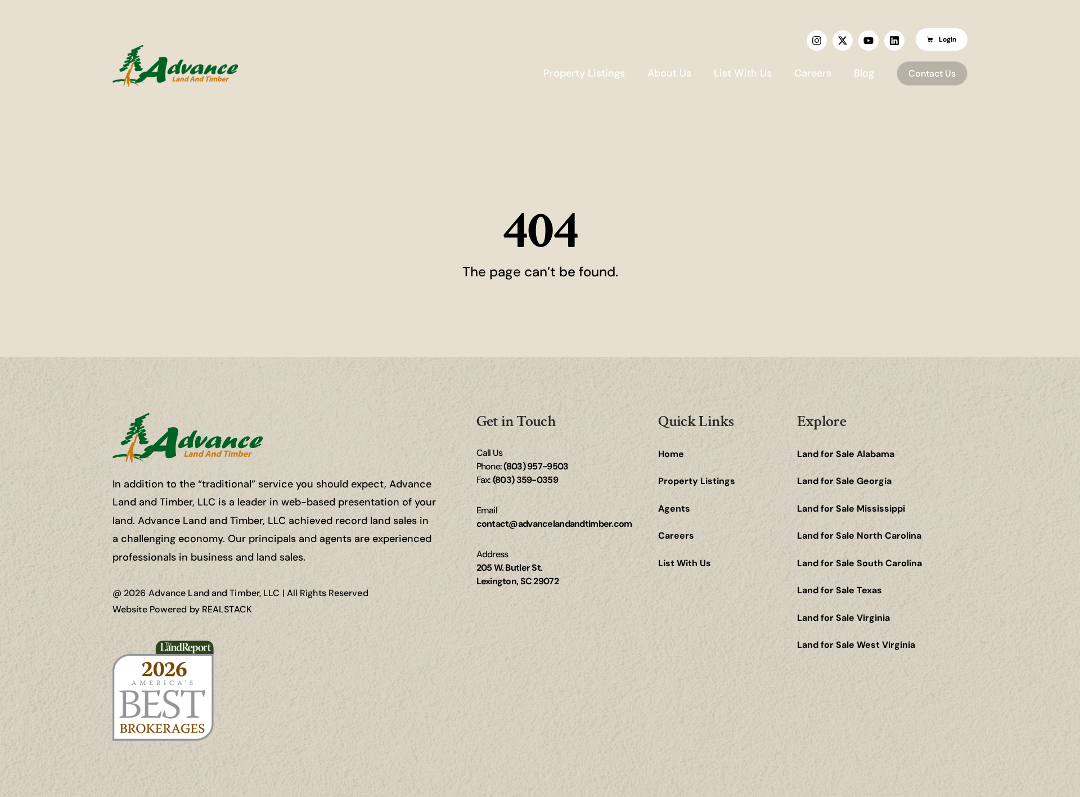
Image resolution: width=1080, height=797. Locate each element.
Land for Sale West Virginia (856, 645)
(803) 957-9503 (535, 466)
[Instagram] (817, 40)
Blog (864, 73)
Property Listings (584, 73)
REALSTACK (227, 609)
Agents (674, 508)
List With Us (743, 73)
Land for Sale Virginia (843, 618)
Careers (812, 73)
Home (671, 454)
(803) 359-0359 (525, 480)
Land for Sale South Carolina (859, 563)
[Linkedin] (894, 40)
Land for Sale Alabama (845, 454)
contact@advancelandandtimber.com (554, 524)
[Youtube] (868, 40)
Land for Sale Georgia (844, 481)
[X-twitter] (842, 40)
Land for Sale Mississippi (851, 508)
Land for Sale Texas (839, 590)
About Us (669, 73)
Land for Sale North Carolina (859, 535)
